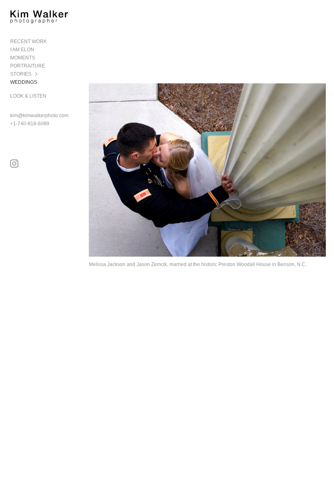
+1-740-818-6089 (29, 124)
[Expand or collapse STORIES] (37, 74)
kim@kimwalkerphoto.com (39, 115)
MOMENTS (22, 58)
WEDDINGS (23, 82)
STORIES (20, 74)
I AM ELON (22, 49)
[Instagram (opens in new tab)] (14, 163)
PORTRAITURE (27, 66)
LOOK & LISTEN (28, 96)
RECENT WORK (28, 41)
